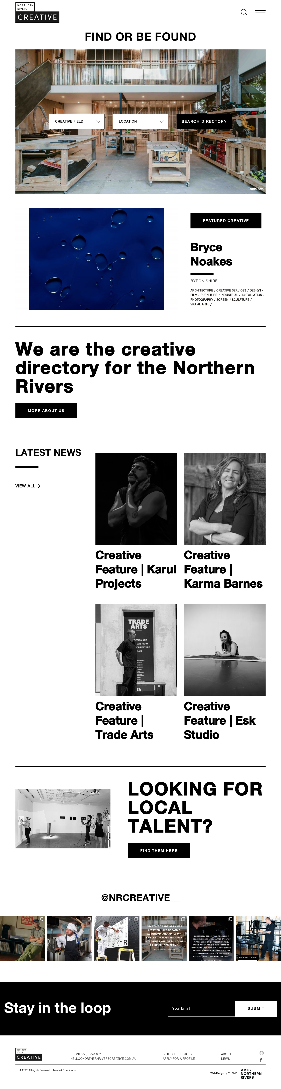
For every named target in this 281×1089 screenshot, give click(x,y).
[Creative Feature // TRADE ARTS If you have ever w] (258, 938)
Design (255, 290)
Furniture (209, 295)
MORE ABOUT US (46, 411)
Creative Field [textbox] (69, 121)
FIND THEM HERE (159, 851)
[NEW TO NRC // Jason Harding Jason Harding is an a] (116, 938)
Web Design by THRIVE (223, 1073)
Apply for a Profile (179, 1058)
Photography (201, 299)
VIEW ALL (25, 486)
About (226, 1054)
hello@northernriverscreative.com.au (103, 1058)
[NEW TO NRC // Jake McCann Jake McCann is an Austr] (22, 938)
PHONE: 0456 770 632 (86, 1054)
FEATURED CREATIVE (226, 221)
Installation (252, 295)
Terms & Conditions (64, 1070)
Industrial (229, 295)
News (225, 1058)
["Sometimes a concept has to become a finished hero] (211, 938)
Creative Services (231, 290)
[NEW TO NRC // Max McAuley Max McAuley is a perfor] (69, 938)
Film (193, 295)
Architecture (201, 290)
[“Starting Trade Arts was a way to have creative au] (164, 938)
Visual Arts (199, 304)
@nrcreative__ (140, 898)
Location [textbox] (128, 121)
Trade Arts (256, 189)
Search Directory (178, 1054)
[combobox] (77, 121)
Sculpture (240, 299)
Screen (222, 299)
